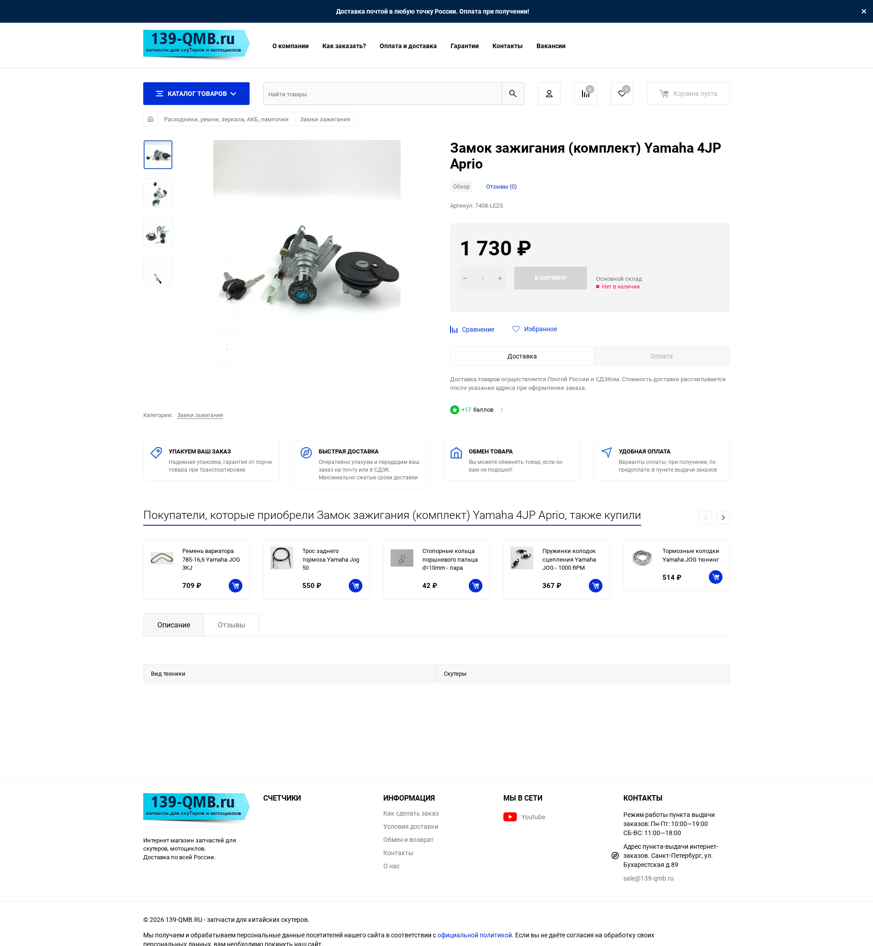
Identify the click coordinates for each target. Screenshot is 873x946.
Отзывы (231, 625)
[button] (723, 517)
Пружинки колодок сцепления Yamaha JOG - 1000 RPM (569, 559)
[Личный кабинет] (549, 93)
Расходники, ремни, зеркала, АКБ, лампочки (226, 119)
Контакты (507, 45)
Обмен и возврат (408, 839)
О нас (391, 866)
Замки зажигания (325, 119)
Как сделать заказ (411, 813)
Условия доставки (410, 826)
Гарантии (465, 45)
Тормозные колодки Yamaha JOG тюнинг (690, 555)
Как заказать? (344, 45)
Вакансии (551, 45)
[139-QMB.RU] (196, 810)
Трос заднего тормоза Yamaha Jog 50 (330, 559)
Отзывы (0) (501, 186)
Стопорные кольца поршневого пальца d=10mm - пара (450, 559)
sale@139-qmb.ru (648, 878)
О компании (290, 45)
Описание (173, 625)
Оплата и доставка (408, 45)
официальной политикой (474, 935)
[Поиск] (513, 93)
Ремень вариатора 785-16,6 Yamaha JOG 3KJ (211, 559)
